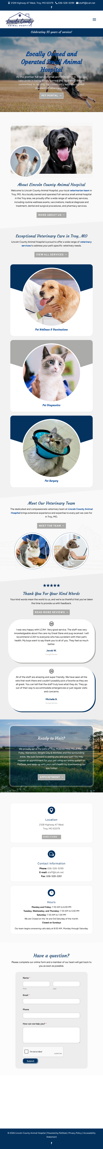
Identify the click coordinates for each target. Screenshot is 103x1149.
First (25, 989)
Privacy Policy (75, 1133)
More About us (50, 214)
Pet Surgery (51, 480)
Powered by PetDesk (57, 1133)
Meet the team (50, 525)
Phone (26, 1009)
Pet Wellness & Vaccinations (51, 329)
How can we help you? (35, 1024)
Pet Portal (49, 95)
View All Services (50, 254)
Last (54, 989)
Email (26, 995)
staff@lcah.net (56, 872)
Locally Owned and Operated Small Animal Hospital (51, 61)
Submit (30, 1061)
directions (50, 837)
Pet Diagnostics (51, 405)
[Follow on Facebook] (51, 7)
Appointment (50, 777)
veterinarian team (79, 190)
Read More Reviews (50, 612)
